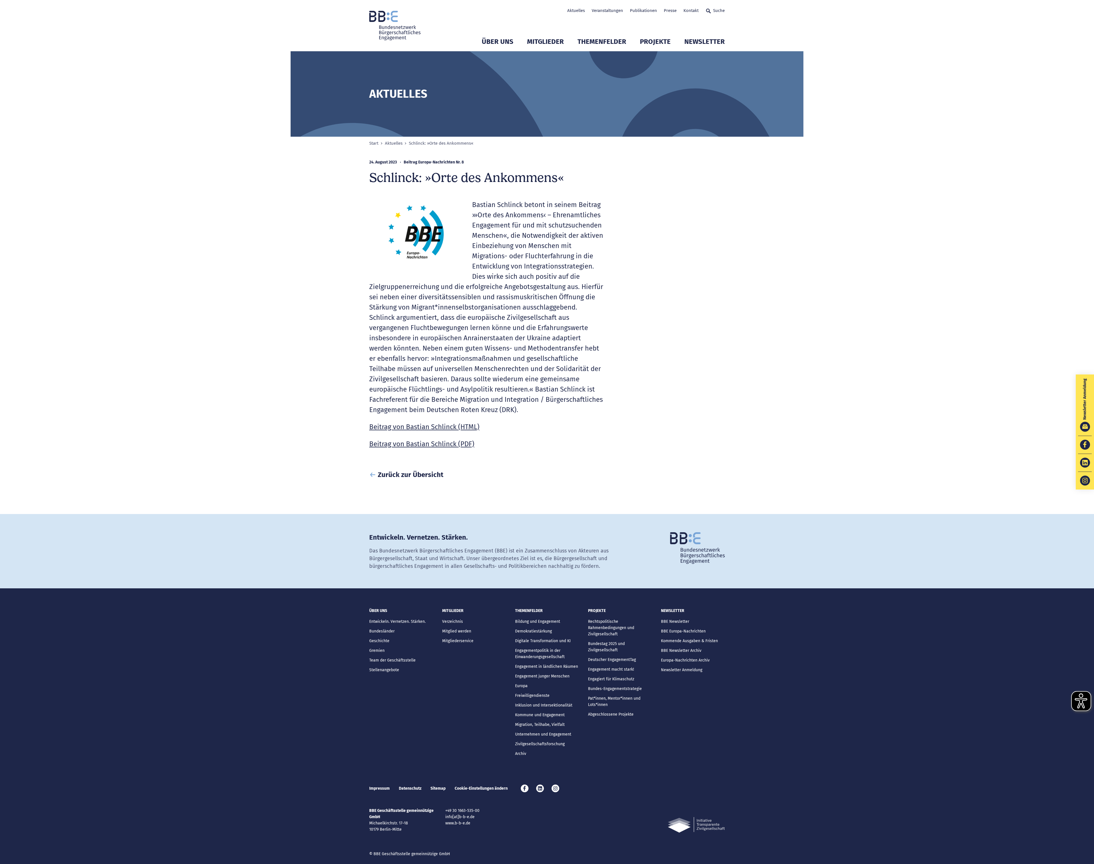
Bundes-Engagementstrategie (615, 688)
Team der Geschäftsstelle (392, 660)
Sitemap (438, 788)
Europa (521, 685)
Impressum (379, 788)
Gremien (377, 650)
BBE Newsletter (675, 621)
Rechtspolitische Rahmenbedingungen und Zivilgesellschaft (611, 627)
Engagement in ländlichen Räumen (546, 666)
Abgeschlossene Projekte (611, 714)
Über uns (497, 42)
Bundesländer (382, 631)
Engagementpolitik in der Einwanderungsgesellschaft (540, 653)
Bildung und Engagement (537, 621)
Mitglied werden (456, 631)
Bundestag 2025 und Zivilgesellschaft (606, 646)
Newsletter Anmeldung (681, 670)
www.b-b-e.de (457, 823)
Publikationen (643, 10)
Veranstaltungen (607, 10)
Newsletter (704, 42)
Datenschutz (410, 788)
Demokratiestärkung (533, 631)
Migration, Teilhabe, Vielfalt (540, 724)
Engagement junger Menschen (542, 676)
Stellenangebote (384, 670)
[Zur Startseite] (395, 25)
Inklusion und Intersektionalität (543, 705)
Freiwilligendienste (532, 695)
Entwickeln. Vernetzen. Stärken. (397, 621)
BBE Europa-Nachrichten (683, 631)
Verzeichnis (452, 621)
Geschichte (379, 640)
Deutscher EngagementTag (612, 659)
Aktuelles (576, 10)
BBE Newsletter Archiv (681, 650)
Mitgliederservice (457, 640)
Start (373, 143)
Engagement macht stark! (611, 669)
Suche (719, 10)
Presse (670, 10)
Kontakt (691, 10)
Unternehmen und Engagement (543, 734)
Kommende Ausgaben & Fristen (689, 640)
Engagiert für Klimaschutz (611, 679)
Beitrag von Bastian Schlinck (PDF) (421, 444)
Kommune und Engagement (540, 715)
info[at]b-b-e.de (460, 816)
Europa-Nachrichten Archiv (685, 660)
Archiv (520, 753)
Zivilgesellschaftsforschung (540, 744)
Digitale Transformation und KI (543, 640)
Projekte (655, 42)
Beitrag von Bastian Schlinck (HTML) (424, 427)
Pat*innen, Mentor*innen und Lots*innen (614, 701)
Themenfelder (601, 42)
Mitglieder (545, 42)
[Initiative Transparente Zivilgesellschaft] (696, 825)
